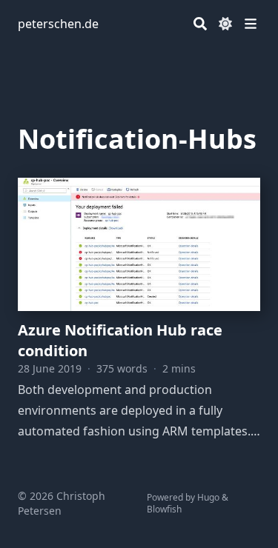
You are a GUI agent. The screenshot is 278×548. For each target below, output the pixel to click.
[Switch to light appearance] (225, 23)
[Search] (200, 23)
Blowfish (164, 509)
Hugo (208, 497)
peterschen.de (58, 24)
